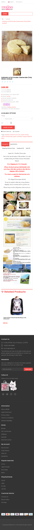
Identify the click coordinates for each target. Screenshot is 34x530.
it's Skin (3, 486)
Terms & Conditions (7, 418)
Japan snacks (25, 135)
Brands (3, 428)
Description (5, 144)
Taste (3, 115)
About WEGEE (5, 409)
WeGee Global (11, 107)
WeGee (7, 135)
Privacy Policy (5, 415)
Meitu (3, 472)
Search (8, 19)
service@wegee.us (9, 348)
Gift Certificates (6, 431)
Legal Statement (6, 412)
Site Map (4, 502)
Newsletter (4, 456)
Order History (5, 450)
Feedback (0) (20, 148)
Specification (13, 144)
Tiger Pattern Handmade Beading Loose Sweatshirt (14, 318)
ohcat (3, 480)
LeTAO (8, 96)
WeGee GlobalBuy (6, 421)
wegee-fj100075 (27, 136)
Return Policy (5, 499)
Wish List (3, 453)
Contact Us (4, 497)
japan (14, 136)
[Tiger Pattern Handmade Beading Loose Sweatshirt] (17, 305)
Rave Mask (4, 470)
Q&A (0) (28, 148)
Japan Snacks (5, 467)
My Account (5, 448)
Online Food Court (15, 135)
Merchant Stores (6, 440)
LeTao (3, 464)
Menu (5, 14)
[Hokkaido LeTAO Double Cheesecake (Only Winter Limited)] (17, 46)
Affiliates (4, 434)
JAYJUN (3, 489)
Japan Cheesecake (7, 136)
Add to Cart (8, 127)
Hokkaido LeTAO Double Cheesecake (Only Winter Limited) (16, 22)
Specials (3, 437)
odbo (2, 483)
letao (2, 138)
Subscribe (28, 369)
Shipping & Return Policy (8, 148)
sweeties (19, 136)
